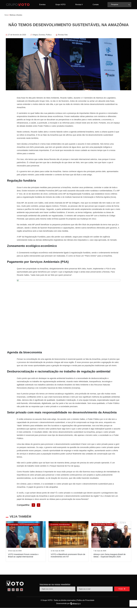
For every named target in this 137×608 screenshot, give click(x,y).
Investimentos (13, 524)
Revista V (79, 4)
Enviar (121, 589)
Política (48, 35)
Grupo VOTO (60, 4)
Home (6, 15)
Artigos (35, 35)
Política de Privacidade (85, 600)
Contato (96, 4)
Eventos (42, 4)
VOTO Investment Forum (28, 524)
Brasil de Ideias (99, 524)
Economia (54, 524)
